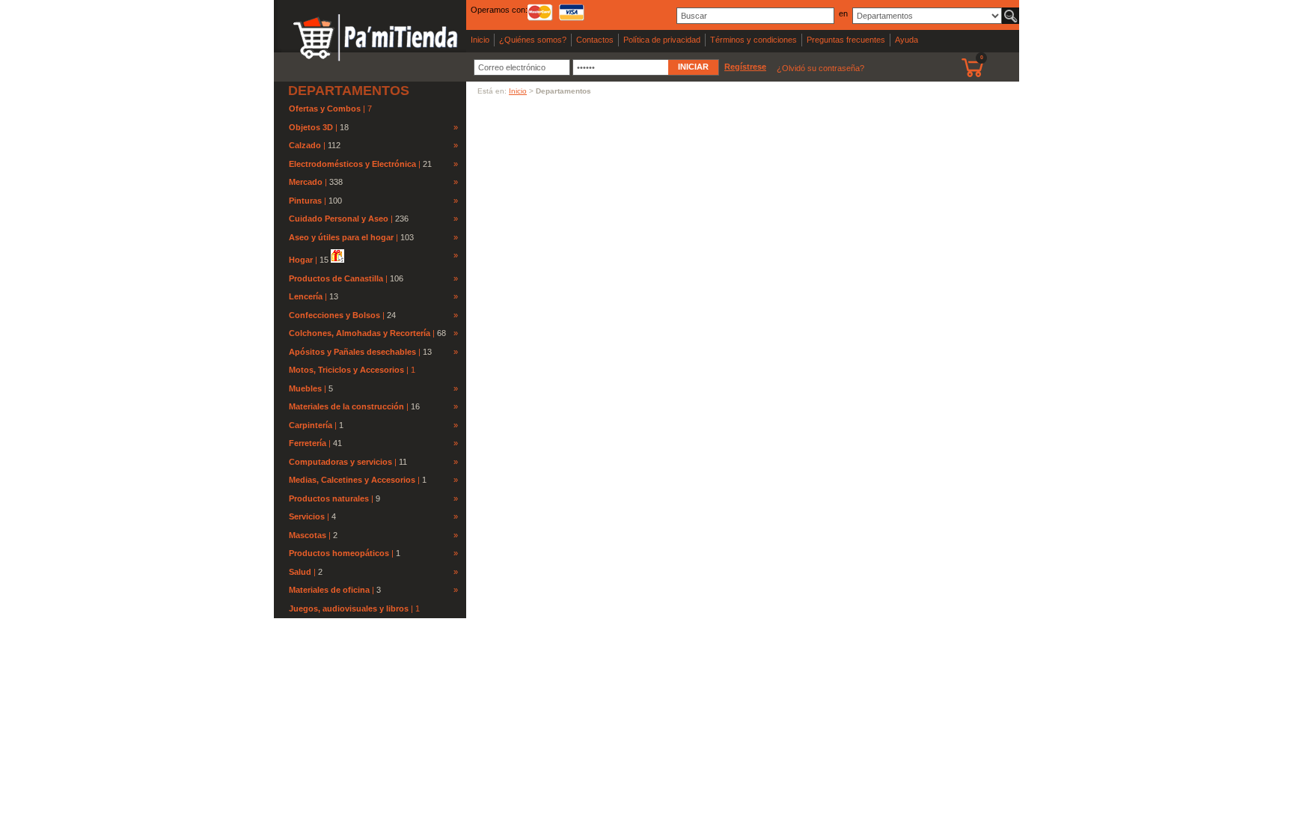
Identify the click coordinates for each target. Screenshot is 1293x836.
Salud (300, 571)
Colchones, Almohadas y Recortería (359, 333)
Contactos (595, 39)
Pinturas (305, 200)
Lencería (306, 296)
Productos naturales (329, 498)
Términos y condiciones (753, 39)
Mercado (306, 181)
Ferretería (307, 443)
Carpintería (310, 425)
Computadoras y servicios (340, 461)
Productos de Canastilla (336, 278)
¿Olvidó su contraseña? (820, 68)
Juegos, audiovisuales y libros (350, 608)
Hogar (301, 259)
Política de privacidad (661, 39)
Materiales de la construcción (346, 406)
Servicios (307, 516)
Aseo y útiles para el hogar (341, 237)
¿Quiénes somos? (532, 39)
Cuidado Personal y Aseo (338, 218)
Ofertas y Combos (326, 108)
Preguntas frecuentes (846, 39)
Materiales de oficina (329, 589)
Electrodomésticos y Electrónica (352, 163)
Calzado (305, 145)
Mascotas (307, 535)
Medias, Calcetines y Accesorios (352, 479)
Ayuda (906, 39)
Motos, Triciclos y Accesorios (347, 369)
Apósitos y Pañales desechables (352, 351)
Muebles (305, 388)
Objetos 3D (311, 127)
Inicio (480, 39)
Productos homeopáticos (339, 553)
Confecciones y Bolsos (334, 315)
